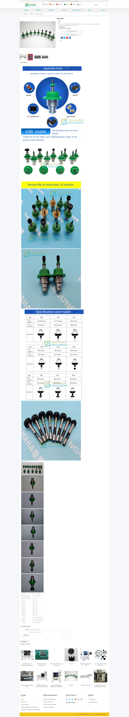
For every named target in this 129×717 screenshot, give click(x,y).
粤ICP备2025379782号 (101, 714)
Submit (24, 641)
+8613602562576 (73, 34)
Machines (25, 13)
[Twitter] (64, 38)
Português (61, 4)
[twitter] (73, 699)
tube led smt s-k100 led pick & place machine (56, 664)
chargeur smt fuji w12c (86, 685)
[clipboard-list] (79, 699)
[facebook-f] (67, 699)
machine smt (31, 13)
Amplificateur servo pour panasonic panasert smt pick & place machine (100, 686)
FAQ (22, 699)
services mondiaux (25, 704)
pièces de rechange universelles (50, 704)
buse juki (71, 685)
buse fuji (71, 663)
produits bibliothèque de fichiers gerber (29, 707)
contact (103, 10)
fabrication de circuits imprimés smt (41, 664)
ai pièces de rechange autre (49, 707)
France (80, 4)
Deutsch (74, 4)
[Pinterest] (67, 38)
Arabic (67, 4)
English (46, 4)
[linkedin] (70, 699)
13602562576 (92, 699)
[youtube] (76, 699)
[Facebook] (62, 38)
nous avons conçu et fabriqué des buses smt (101, 664)
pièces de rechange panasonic (49, 699)
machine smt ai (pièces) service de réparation (30, 709)
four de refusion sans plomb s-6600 (27, 686)
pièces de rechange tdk (48, 701)
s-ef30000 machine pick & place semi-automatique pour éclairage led (42, 686)
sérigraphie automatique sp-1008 (86, 664)
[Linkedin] (70, 38)
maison (26, 10)
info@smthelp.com (73, 31)
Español (53, 4)
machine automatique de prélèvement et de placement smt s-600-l (56, 686)
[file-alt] (82, 699)
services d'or (23, 701)
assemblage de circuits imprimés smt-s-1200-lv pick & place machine (27, 664)
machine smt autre (39, 13)
